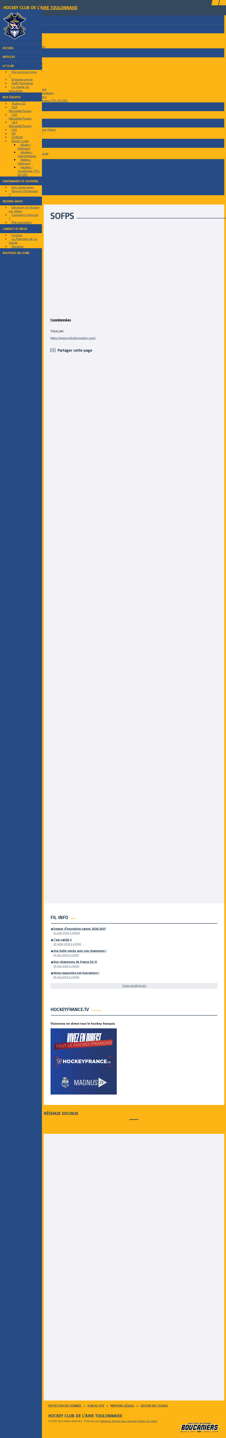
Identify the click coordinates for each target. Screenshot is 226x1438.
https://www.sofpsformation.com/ (73, 338)
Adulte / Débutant (24, 146)
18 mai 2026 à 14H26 (66, 966)
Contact (16, 235)
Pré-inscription (21, 222)
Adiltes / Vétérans (24, 161)
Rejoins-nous (13, 201)
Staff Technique (22, 83)
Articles (9, 56)
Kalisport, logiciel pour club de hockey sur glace (128, 1421)
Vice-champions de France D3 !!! (75, 962)
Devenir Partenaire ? (23, 193)
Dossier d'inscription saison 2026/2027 (79, 928)
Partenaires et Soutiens (20, 181)
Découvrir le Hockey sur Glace (24, 209)
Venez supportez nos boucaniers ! (76, 973)
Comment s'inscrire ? (23, 216)
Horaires (17, 246)
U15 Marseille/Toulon (20, 116)
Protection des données (64, 1405)
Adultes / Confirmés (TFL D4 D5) (29, 170)
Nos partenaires (22, 187)
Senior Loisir (20, 141)
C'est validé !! (62, 939)
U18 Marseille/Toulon (20, 109)
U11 (14, 129)
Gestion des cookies (154, 1405)
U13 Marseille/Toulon (20, 124)
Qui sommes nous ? (23, 73)
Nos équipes (12, 97)
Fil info (59, 917)
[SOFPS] (140, 311)
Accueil (8, 48)
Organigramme (22, 79)
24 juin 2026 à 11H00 (66, 955)
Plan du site (96, 1405)
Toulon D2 (18, 103)
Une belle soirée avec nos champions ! (79, 950)
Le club (8, 65)
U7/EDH (17, 137)
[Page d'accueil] (14, 38)
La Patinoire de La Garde (23, 240)
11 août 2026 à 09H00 (66, 933)
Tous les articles (134, 985)
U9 (13, 133)
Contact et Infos (15, 229)
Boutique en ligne (16, 253)
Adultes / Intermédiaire (27, 154)
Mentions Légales (122, 1405)
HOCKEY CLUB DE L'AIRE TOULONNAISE (40, 7)
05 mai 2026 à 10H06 (66, 977)
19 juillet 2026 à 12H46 (67, 944)
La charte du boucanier (19, 88)
